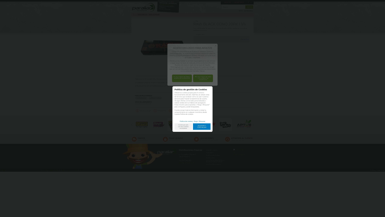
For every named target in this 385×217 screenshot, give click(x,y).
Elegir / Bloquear (199, 121)
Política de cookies (186, 121)
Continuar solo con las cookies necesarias (183, 126)
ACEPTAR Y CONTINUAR (201, 126)
